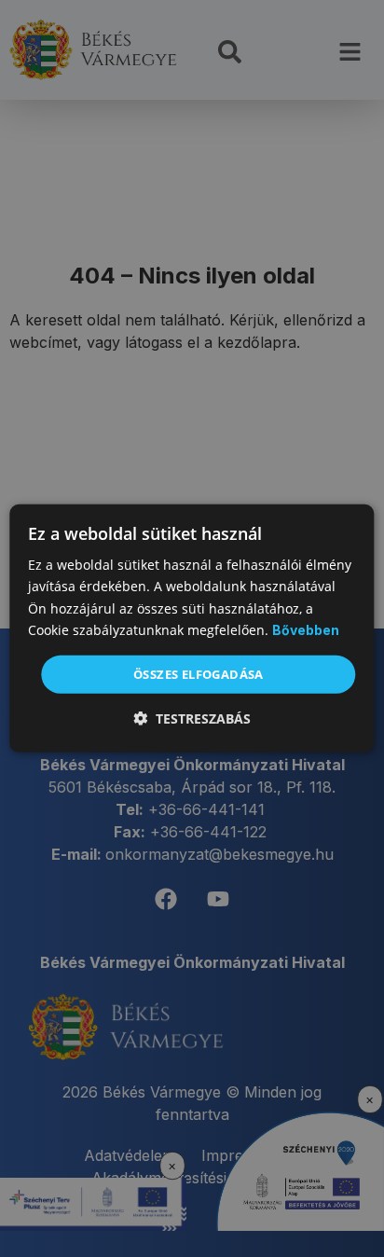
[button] (192, 718)
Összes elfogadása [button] (198, 674)
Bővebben (305, 630)
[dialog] (191, 628)
